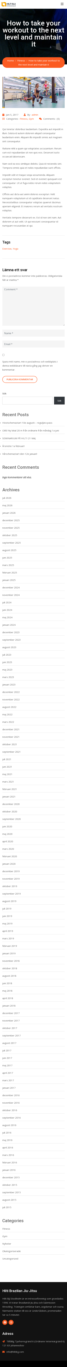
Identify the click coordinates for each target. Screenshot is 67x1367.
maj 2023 (7, 669)
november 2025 (11, 527)
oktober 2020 (9, 811)
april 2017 (7, 1072)
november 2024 (11, 594)
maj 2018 (7, 990)
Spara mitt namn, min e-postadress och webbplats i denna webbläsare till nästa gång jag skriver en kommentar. (30, 365)
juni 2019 (7, 916)
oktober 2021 (9, 744)
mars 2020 (8, 848)
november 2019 (11, 878)
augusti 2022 (9, 706)
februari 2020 (9, 856)
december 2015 (11, 1177)
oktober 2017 (9, 1028)
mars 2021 (8, 781)
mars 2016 (8, 1155)
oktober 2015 (9, 1184)
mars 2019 (8, 938)
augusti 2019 (9, 901)
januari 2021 (9, 796)
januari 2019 (9, 953)
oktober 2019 (9, 886)
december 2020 (11, 804)
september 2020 (11, 818)
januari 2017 (9, 1087)
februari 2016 (9, 1162)
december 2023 (11, 632)
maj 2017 (7, 1065)
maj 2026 (7, 505)
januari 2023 (9, 684)
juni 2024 (7, 609)
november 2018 (11, 960)
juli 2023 (6, 654)
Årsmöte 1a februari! (13, 446)
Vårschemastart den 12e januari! (19, 453)
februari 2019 (9, 945)
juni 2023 (7, 662)
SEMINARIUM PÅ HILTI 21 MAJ (19, 438)
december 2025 (11, 520)
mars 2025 (8, 565)
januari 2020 (9, 863)
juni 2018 (7, 983)
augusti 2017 (9, 1043)
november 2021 (11, 736)
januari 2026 (9, 512)
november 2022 (11, 699)
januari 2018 (9, 1005)
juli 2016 (6, 1132)
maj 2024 (7, 617)
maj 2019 (7, 923)
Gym (31, 118)
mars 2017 (8, 1080)
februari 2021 (9, 789)
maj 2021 (7, 774)
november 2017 (11, 1020)
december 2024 (11, 587)
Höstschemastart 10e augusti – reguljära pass (27, 422)
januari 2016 (9, 1169)
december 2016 (11, 1095)
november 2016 (11, 1102)
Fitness (24, 118)
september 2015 (11, 1192)
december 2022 (11, 692)
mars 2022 (8, 721)
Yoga (15, 248)
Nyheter (6, 1243)
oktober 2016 (9, 1110)
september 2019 (11, 893)
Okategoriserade (11, 1251)
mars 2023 (8, 677)
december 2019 (11, 871)
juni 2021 (7, 766)
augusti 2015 (9, 1199)
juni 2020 (7, 826)
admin (35, 114)
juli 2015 (6, 1207)
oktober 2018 (9, 968)
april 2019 (7, 930)
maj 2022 (7, 714)
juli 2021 (6, 759)
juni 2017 (7, 1057)
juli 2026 (6, 497)
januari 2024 (9, 624)
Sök (4, 393)
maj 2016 (7, 1140)
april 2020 (7, 841)
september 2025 (11, 542)
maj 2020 (7, 833)
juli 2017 (6, 1050)
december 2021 (11, 729)
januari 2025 (9, 580)
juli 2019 (6, 908)
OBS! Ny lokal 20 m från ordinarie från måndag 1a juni (30, 430)
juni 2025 (7, 557)
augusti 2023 (9, 647)
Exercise (7, 248)
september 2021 (11, 751)
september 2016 (11, 1117)
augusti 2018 (9, 975)
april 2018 (7, 998)
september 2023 (11, 639)
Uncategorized (10, 1258)
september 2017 (11, 1035)
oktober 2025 (9, 535)
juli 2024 (6, 602)
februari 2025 (9, 572)
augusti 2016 (9, 1125)
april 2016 (7, 1147)
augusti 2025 (9, 550)
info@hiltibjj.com (15, 1351)
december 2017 (11, 1013)
